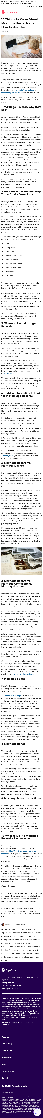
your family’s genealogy (24, 90)
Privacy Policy (7, 1057)
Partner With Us (8, 1071)
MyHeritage (9, 373)
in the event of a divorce (24, 674)
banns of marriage (13, 695)
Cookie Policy (7, 1044)
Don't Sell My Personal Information (15, 1086)
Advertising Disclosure (34, 6)
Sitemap (5, 1064)
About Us (5, 1037)
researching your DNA (10, 92)
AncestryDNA (7, 455)
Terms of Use (7, 1050)
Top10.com (4, 1099)
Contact (5, 1078)
